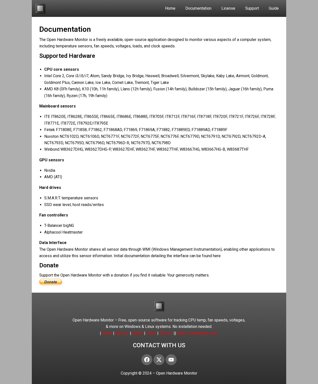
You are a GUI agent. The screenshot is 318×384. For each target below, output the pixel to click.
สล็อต (107, 333)
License (228, 8)
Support (252, 8)
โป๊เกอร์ (166, 333)
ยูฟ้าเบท (122, 333)
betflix (137, 333)
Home (170, 8)
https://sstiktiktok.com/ (197, 333)
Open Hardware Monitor (176, 373)
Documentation (198, 8)
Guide (274, 8)
